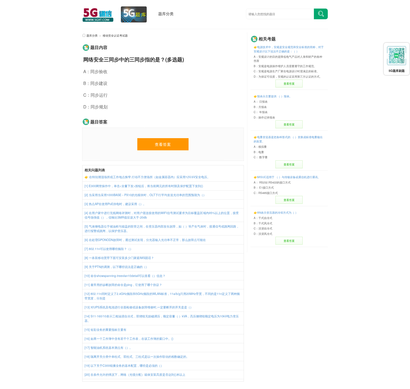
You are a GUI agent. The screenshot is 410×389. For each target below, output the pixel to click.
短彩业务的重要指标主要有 (108, 329)
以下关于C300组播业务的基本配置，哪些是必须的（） (127, 365)
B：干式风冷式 (263, 223)
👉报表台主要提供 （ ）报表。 (273, 96)
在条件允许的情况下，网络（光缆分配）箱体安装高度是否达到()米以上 (138, 374)
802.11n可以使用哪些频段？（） (111, 249)
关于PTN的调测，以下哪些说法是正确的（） (119, 267)
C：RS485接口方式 (266, 193)
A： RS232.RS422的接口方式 (272, 182)
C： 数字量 (261, 157)
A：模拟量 (260, 147)
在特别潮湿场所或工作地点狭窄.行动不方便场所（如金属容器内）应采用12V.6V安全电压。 (149, 177)
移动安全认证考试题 (115, 35)
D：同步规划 (95, 107)
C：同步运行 (95, 95)
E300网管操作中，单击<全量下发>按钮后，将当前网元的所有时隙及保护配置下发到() (146, 186)
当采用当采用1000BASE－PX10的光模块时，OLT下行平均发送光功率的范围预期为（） (147, 195)
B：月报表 (260, 107)
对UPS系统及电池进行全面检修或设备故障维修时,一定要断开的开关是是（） (142, 307)
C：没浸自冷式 (263, 228)
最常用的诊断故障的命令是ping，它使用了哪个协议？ (126, 285)
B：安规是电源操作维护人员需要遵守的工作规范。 (285, 66)
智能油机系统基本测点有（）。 (111, 347)
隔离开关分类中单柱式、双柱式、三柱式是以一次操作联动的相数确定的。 (140, 356)
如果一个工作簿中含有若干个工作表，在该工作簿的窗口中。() (132, 338)
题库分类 (166, 13)
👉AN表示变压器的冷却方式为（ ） (276, 212)
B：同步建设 (95, 83)
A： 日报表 (261, 101)
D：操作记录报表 (264, 117)
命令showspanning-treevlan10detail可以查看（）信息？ (128, 276)
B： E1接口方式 (264, 187)
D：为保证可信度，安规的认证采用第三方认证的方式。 (288, 76)
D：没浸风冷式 (263, 234)
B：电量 (259, 152)
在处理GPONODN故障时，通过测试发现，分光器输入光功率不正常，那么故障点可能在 (147, 240)
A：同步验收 (95, 71)
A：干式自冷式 (263, 218)
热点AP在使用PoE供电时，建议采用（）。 (117, 204)
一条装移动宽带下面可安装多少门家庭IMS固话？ (121, 258)
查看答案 (289, 83)
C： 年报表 (261, 112)
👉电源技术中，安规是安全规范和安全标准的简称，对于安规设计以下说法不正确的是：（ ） (289, 49)
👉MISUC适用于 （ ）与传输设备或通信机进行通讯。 (287, 177)
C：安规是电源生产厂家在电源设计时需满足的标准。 (286, 71)
